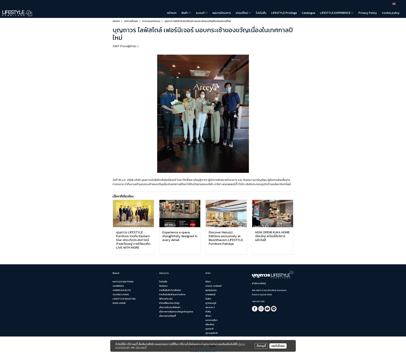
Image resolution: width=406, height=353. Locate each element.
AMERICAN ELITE (122, 290)
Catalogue (308, 13)
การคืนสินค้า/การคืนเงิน (170, 290)
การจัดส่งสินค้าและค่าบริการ (172, 294)
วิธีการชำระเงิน (165, 298)
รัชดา (208, 281)
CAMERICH (118, 286)
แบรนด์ (200, 13)
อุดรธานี (209, 328)
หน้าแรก (172, 13)
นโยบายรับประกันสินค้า (169, 307)
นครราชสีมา (211, 320)
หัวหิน (208, 311)
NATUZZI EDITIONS (123, 281)
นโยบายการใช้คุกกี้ (167, 316)
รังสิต (208, 298)
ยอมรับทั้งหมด (278, 345)
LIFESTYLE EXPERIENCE (335, 13)
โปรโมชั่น (261, 13)
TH (397, 3)
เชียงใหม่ (209, 324)
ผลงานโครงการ (222, 13)
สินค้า (185, 13)
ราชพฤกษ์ (210, 294)
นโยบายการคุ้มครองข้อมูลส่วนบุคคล (176, 311)
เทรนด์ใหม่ (242, 13)
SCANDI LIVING (121, 294)
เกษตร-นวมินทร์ (213, 286)
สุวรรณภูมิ (210, 303)
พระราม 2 (210, 307)
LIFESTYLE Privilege (284, 13)
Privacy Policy (367, 13)
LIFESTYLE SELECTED (124, 298)
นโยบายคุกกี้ (141, 347)
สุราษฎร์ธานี (211, 333)
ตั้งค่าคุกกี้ (261, 345)
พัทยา (208, 316)
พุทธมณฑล (210, 290)
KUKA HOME (119, 303)
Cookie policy (391, 13)
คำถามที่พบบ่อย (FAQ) (169, 303)
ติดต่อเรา (163, 286)
